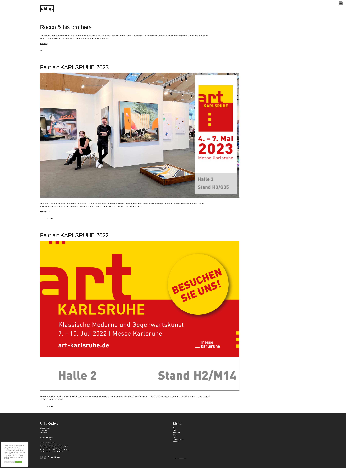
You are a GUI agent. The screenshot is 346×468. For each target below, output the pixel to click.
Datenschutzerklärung (178, 439)
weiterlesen (43, 43)
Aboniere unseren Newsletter (180, 458)
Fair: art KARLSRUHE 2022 (74, 235)
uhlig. (46, 9)
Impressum (175, 441)
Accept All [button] (18, 461)
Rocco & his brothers (65, 27)
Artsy (174, 437)
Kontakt (175, 435)
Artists (41, 51)
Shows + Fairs (50, 219)
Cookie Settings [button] (9, 462)
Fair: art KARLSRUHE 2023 (74, 67)
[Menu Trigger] (341, 3)
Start (174, 428)
